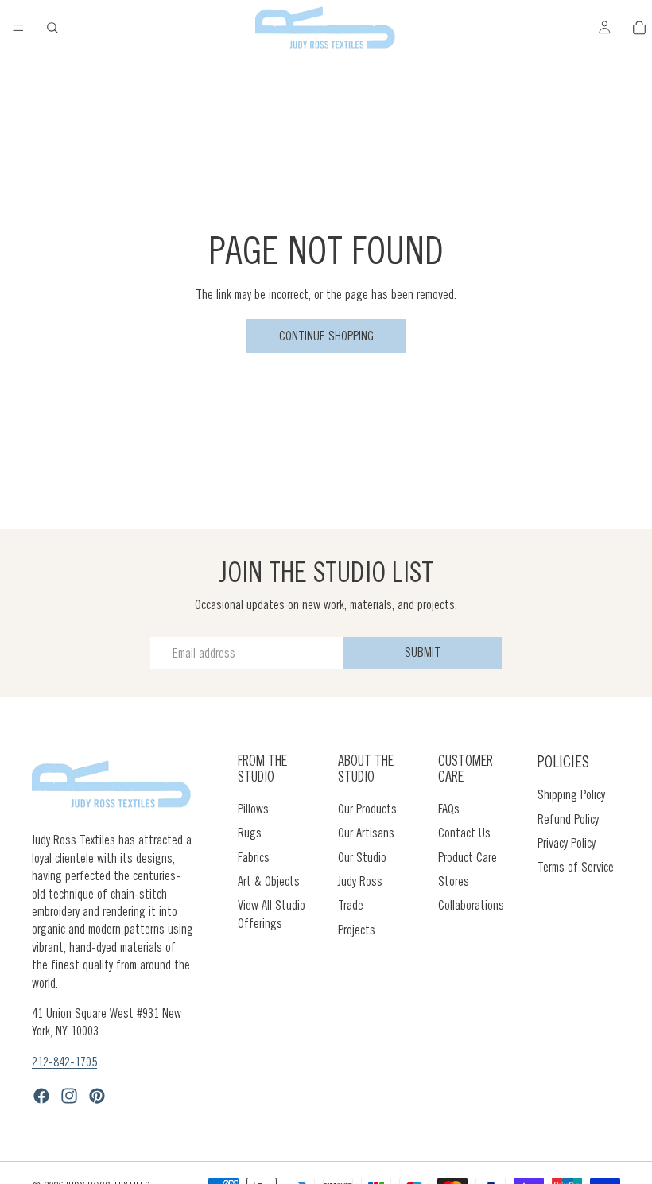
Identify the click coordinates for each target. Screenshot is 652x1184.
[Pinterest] (97, 1095)
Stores (453, 881)
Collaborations (471, 905)
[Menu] (18, 28)
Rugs (250, 832)
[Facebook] (41, 1095)
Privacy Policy (567, 843)
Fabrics (254, 856)
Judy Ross (360, 881)
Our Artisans (366, 832)
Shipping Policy (571, 794)
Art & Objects (269, 881)
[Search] (52, 27)
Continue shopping (326, 335)
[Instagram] (69, 1095)
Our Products (367, 808)
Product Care (467, 856)
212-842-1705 (64, 1061)
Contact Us (464, 832)
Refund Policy (568, 818)
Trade (350, 905)
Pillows (253, 808)
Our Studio (362, 856)
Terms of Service (576, 867)
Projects (356, 929)
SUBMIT (422, 652)
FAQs (449, 808)
